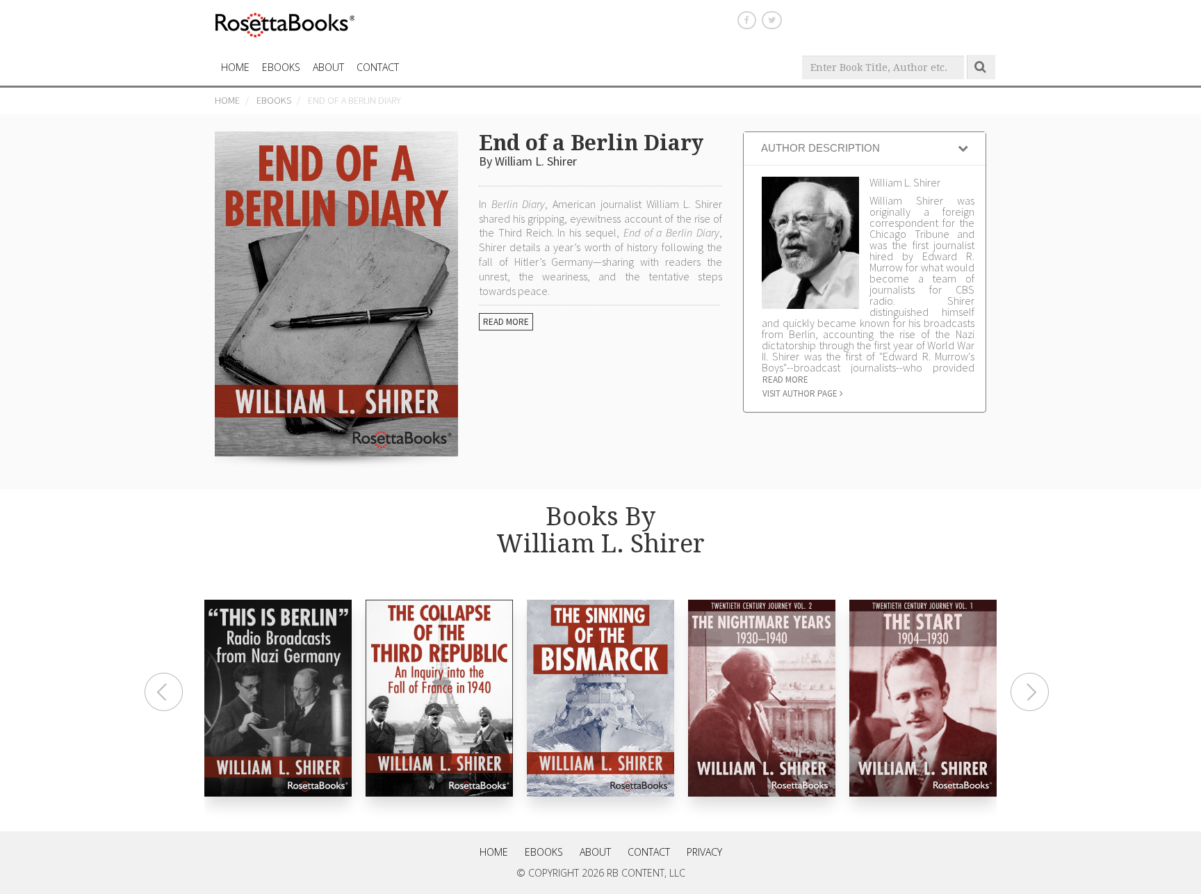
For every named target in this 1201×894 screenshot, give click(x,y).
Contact (649, 852)
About (328, 67)
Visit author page (801, 393)
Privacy (704, 852)
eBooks (281, 67)
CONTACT (378, 67)
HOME (235, 67)
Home (227, 100)
